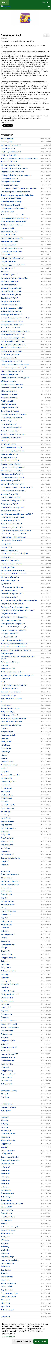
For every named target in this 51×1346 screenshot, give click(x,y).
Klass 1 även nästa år (8, 735)
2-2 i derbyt (5, 1120)
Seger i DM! (5, 987)
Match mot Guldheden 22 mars (11, 722)
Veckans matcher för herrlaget (11, 725)
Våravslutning (5, 941)
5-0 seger (4, 908)
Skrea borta (5, 1117)
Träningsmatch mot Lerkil (9, 994)
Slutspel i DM (5, 835)
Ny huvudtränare (6, 888)
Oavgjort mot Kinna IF (8, 235)
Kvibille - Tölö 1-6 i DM (8, 444)
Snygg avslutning (7, 1210)
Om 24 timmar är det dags (10, 411)
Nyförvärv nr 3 (5, 1180)
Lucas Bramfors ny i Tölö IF (10, 494)
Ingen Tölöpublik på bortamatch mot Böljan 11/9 (17, 675)
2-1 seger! (4, 1094)
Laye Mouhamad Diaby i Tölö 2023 (12, 467)
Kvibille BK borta (6, 798)
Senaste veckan (6, 891)
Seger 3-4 (4, 898)
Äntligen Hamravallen (8, 971)
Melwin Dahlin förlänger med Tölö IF (13, 501)
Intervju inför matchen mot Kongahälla (14, 643)
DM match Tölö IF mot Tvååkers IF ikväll (14, 168)
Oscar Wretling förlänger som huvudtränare (15, 192)
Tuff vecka (4, 801)
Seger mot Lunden (7, 845)
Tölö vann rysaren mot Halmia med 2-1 (14, 208)
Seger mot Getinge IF (8, 1074)
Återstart (4, 1273)
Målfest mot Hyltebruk (8, 1283)
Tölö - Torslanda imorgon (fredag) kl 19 (14, 554)
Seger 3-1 (4, 918)
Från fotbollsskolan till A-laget (11, 291)
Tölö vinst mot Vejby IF (8, 245)
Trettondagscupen (7, 1164)
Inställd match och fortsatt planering (13, 718)
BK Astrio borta (6, 1253)
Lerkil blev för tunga (7, 991)
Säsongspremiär (6, 878)
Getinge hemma (6, 921)
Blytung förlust (6, 584)
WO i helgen (5, 441)
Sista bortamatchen (7, 901)
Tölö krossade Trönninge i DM (11, 427)
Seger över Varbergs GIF (9, 394)
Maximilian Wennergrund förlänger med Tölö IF (17, 514)
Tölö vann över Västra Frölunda (11, 564)
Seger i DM (4, 865)
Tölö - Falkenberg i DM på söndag (12, 451)
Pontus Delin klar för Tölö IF (10, 328)
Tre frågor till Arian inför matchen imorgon (15, 607)
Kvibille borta (5, 1267)
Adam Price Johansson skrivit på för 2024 (15, 331)
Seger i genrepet (6, 825)
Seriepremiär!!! (6, 1130)
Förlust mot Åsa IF (7, 255)
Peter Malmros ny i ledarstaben (11, 471)
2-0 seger (4, 948)
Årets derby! (5, 1247)
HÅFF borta (5, 1240)
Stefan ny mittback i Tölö (9, 454)
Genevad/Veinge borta (8, 781)
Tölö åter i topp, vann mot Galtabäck (13, 265)
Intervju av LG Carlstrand (9, 398)
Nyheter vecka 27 (7, 705)
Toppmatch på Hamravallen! (10, 775)
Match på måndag (7, 1286)
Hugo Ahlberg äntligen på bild (11, 437)
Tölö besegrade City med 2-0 (11, 152)
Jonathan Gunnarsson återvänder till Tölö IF (15, 318)
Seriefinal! (4, 768)
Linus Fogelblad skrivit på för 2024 (13, 334)
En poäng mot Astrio (8, 567)
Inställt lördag (5, 871)
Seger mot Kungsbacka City (10, 858)
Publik (3, 682)
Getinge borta (5, 961)
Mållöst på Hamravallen (9, 381)
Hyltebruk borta (6, 811)
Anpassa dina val (8, 1337)
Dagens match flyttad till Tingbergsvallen (15, 364)
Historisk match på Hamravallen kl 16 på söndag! (17, 610)
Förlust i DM (5, 271)
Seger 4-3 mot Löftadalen (9, 1157)
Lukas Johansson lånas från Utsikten (13, 414)
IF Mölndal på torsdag (8, 1140)
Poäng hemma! (6, 968)
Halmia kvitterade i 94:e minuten (12, 248)
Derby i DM (4, 861)
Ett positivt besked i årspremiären (12, 172)
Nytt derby (4, 974)
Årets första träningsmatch (10, 874)
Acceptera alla (40, 1341)
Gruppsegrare (5, 851)
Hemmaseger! (6, 785)
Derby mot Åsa (6, 914)
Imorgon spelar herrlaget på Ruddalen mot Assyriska (19, 600)
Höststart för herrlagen (8, 695)
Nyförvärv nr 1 (5, 1187)
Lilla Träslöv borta (7, 795)
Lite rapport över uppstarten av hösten (14, 685)
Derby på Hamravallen (8, 958)
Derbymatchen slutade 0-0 (10, 408)
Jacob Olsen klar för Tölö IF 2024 (12, 324)
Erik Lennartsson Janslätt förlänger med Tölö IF (17, 487)
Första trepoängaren (8, 142)
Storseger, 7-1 (5, 951)
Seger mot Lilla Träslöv (8, 1107)
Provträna (4, 728)
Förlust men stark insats (9, 765)
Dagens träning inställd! (9, 1024)
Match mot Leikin (7, 1064)
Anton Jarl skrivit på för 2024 (11, 311)
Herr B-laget (5, 665)
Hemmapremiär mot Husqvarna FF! (13, 624)
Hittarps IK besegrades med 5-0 (12, 371)
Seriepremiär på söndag (9, 285)
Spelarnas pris (6, 1190)
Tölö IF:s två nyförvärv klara (10, 421)
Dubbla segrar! (6, 1137)
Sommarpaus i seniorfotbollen (11, 698)
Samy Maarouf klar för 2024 (10, 301)
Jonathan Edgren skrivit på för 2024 (13, 338)
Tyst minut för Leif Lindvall (10, 688)
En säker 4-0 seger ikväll (9, 275)
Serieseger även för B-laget (10, 662)
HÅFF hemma (5, 1303)
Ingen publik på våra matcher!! (11, 692)
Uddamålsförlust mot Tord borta (12, 388)
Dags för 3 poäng (7, 954)
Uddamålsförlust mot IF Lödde (11, 251)
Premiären (4, 1127)
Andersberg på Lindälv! (9, 1047)
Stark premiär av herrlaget (9, 281)
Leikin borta (5, 928)
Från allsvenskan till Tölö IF (10, 461)
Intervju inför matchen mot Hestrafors (13, 647)
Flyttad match (5, 678)
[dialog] (25, 1332)
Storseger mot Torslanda (9, 550)
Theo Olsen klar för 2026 (9, 178)
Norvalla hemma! (6, 788)
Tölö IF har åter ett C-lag (9, 424)
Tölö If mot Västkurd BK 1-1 (10, 155)
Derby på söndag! (7, 1071)
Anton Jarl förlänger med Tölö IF (12, 481)
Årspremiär (5, 1017)
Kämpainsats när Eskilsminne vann (13, 570)
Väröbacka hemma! (7, 762)
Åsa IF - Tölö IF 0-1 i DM (9, 162)
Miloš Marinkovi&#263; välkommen (13, 434)
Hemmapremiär (6, 981)
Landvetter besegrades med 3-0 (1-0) (13, 368)
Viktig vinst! (5, 771)
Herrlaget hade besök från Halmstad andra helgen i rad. (20, 158)
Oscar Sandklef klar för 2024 (10, 305)
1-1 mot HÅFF (5, 1051)
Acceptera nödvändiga (22, 1341)
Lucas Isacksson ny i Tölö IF (10, 521)
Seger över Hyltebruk (8, 1057)
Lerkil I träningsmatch (8, 1134)
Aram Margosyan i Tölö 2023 (10, 464)
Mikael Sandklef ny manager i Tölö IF (13, 534)
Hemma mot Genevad (8, 911)
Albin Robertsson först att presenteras (14, 348)
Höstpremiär (5, 1067)
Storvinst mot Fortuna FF (9, 241)
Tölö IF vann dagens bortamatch (12, 225)
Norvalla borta (6, 745)
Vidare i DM (5, 831)
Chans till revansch (7, 1001)
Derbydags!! (5, 738)
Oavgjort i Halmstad (7, 268)
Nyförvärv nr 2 (5, 1183)
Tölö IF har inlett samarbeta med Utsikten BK (16, 530)
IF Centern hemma (7, 1233)
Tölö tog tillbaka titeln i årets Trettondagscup (16, 175)
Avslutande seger (7, 1277)
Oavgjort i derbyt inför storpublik (12, 604)
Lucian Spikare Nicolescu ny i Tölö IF (13, 491)
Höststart (4, 755)
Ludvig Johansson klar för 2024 (12, 308)
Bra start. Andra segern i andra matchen (14, 278)
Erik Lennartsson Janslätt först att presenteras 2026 (18, 188)
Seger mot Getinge (7, 1257)
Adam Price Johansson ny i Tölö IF (12, 507)
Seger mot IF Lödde (7, 228)
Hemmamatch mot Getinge (10, 1260)
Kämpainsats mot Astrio (9, 358)
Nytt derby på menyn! (8, 934)
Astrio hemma (6, 1316)
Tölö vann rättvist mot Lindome (11, 351)
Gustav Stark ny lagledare (9, 431)
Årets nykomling (6, 1200)
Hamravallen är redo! (8, 805)
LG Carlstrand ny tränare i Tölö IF (12, 527)
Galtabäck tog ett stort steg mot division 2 (15, 218)
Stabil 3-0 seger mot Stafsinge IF (12, 238)
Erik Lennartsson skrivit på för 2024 (13, 344)
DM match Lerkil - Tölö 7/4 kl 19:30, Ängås (15, 627)
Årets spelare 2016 (7, 1193)
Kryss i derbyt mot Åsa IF (9, 231)
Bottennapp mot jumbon (9, 374)
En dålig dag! (5, 1250)
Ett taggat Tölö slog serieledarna (12, 384)
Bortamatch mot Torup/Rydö (10, 1227)
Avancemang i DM (7, 997)
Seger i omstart (6, 1270)
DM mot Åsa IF (6, 964)
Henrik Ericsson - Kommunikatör (12, 640)
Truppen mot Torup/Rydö (9, 1293)
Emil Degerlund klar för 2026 (10, 182)
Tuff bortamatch (6, 748)
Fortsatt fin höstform (8, 1217)
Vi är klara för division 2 (9, 637)
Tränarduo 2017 (6, 1207)
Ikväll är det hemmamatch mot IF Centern (15, 215)
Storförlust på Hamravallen (10, 560)
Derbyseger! (5, 931)
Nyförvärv (4, 758)
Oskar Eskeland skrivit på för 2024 (12, 341)
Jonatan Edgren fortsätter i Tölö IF (12, 484)
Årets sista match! (7, 1034)
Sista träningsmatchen (8, 828)
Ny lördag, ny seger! (7, 904)
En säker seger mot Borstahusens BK (13, 221)
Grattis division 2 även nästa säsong (13, 537)
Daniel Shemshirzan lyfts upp (11, 295)
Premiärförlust (6, 818)
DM (2, 702)
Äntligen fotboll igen (8, 712)
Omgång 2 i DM (6, 1007)
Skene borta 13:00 (7, 841)
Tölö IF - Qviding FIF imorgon (10, 354)
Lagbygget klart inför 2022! (10, 633)
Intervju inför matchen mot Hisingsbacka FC (16, 650)
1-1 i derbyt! (5, 1037)
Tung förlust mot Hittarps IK (10, 205)
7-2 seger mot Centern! (8, 1230)
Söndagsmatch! (6, 742)
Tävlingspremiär (6, 1014)
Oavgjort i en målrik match (10, 577)
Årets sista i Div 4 (7, 732)
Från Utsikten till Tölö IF (9, 457)
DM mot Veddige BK (8, 1150)
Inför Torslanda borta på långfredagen (14, 617)
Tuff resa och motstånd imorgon (12, 587)
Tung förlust (5, 1097)
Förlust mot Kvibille (7, 1263)
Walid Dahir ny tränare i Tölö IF (11, 511)
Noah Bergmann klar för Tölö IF (11, 315)
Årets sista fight (6, 894)
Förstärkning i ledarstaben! (10, 881)
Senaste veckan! (11, 35)
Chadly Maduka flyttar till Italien (11, 540)
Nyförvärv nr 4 (5, 1177)
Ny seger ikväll (6, 544)
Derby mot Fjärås (7, 1084)
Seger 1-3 (4, 1223)
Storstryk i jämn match (8, 404)
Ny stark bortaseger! (8, 808)
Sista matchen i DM (7, 855)
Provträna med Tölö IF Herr (10, 884)
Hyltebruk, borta (6, 1220)
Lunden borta (5, 848)
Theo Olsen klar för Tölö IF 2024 (11, 321)
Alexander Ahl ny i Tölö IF (9, 504)
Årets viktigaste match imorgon (11, 202)
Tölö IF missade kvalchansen (11, 198)
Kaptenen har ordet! (7, 821)
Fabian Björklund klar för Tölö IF (12, 418)
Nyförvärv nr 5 (5, 1174)
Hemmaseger (5, 752)
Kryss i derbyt (5, 1306)
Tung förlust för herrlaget (9, 597)
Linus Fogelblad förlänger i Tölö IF (12, 517)
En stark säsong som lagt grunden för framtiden (17, 195)
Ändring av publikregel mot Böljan (12, 672)
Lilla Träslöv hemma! (8, 944)
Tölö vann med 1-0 (7, 557)
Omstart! (4, 938)
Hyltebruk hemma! (7, 1104)
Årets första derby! (7, 1310)
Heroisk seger (6, 815)
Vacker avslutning (7, 1031)
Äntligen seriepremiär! (8, 653)
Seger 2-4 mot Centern (8, 1296)
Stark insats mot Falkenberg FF (11, 447)
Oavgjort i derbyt (6, 547)
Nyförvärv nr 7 (5, 1167)
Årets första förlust (7, 838)
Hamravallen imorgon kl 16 (10, 580)
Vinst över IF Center (7, 212)
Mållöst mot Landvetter (9, 391)
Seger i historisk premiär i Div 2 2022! (13, 630)
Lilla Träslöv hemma (7, 1061)
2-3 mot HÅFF (5, 1300)
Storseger (4, 1044)
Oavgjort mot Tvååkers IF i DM (11, 165)
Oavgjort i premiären (8, 148)
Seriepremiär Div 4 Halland (10, 984)
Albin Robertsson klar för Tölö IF (12, 474)
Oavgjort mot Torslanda (9, 614)
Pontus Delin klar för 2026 (9, 185)
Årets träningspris (7, 1197)
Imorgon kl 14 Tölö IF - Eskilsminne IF (13, 574)
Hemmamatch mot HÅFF (9, 1054)
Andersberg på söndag (9, 1090)
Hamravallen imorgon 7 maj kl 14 (12, 594)
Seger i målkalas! (7, 1290)
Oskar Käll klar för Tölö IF (9, 298)
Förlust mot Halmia (7, 138)
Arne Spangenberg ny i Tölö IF (11, 497)
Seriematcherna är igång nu (10, 708)
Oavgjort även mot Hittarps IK (11, 145)
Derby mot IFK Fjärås (8, 1041)
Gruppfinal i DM (6, 1144)
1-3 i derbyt (5, 1243)
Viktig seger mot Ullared (9, 590)
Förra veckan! (5, 791)
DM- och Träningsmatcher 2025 (11, 288)
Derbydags (5, 977)
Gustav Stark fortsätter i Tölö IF (11, 524)
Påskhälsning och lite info (10, 715)
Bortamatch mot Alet (8, 668)
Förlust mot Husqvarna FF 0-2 (11, 620)
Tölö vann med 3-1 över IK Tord (11, 361)
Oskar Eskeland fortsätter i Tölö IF (12, 477)
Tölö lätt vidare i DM (7, 401)
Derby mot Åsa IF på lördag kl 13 (12, 258)
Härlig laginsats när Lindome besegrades (15, 378)
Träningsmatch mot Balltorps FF (12, 1203)
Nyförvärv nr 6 (5, 1170)
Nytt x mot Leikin (6, 924)
